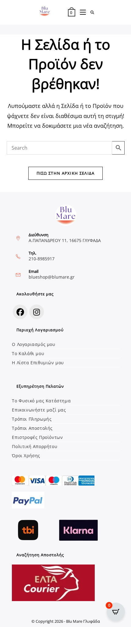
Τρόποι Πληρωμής (31, 419)
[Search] (59, 148)
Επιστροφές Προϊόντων (37, 437)
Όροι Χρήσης (26, 455)
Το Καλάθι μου (28, 353)
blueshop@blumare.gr (52, 277)
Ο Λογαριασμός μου (33, 344)
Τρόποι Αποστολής (32, 428)
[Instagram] (36, 312)
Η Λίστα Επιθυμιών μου (38, 362)
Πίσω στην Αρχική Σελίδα (66, 173)
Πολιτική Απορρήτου (34, 446)
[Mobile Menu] (80, 12)
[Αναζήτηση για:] (90, 12)
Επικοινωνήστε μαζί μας (39, 410)
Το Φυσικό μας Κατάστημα (41, 401)
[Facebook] (20, 312)
